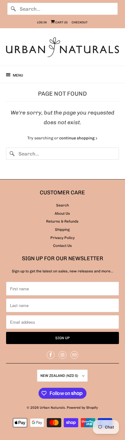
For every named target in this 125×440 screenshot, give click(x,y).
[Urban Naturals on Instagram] (62, 355)
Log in (42, 22)
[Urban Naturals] (62, 49)
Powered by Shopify (82, 408)
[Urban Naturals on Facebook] (51, 355)
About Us (62, 213)
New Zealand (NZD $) (59, 375)
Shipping (62, 229)
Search (62, 205)
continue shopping (77, 138)
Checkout (80, 22)
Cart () (61, 22)
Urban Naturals (52, 408)
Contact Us (62, 246)
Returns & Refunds (62, 221)
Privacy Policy (62, 238)
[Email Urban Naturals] (74, 355)
